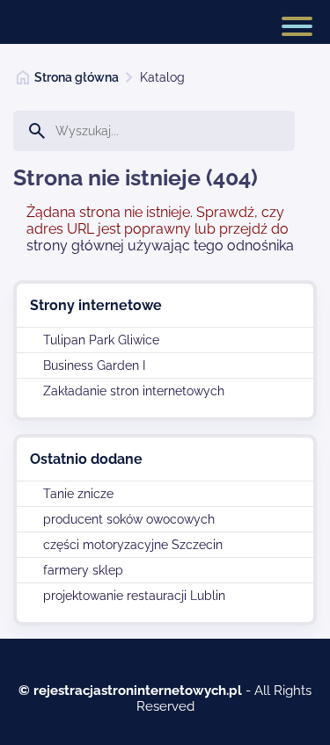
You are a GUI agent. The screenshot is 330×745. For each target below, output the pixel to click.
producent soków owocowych (129, 519)
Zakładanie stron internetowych (133, 391)
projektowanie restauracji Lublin (134, 596)
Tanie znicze (78, 494)
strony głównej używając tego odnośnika (160, 245)
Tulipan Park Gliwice (101, 340)
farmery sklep (83, 570)
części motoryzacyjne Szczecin (133, 545)
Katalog (162, 77)
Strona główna (76, 77)
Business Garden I (94, 365)
